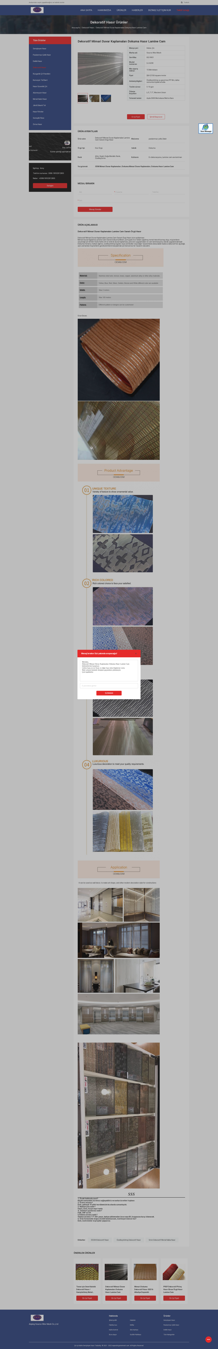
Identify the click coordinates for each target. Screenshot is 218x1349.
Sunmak (109, 693)
